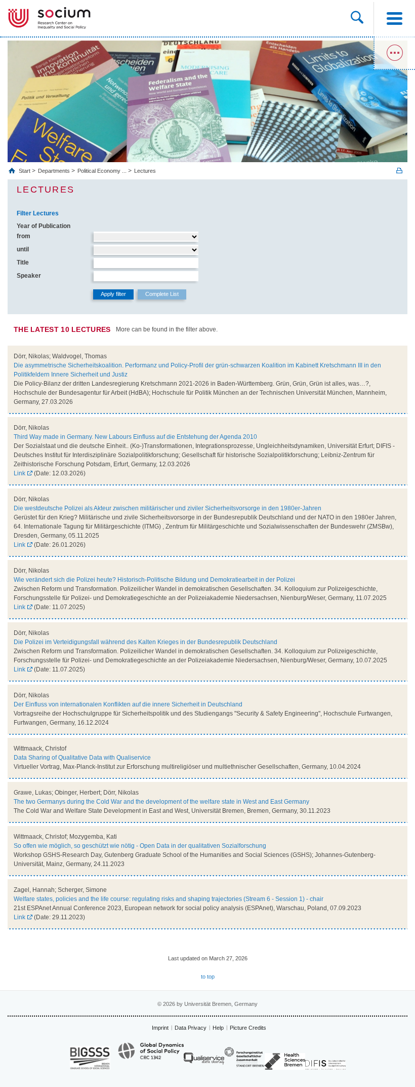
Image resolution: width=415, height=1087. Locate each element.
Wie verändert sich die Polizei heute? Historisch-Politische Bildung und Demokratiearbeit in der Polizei (154, 579)
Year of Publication (43, 226)
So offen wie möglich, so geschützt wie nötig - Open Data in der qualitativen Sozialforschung (140, 845)
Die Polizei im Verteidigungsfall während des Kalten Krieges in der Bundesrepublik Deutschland (145, 642)
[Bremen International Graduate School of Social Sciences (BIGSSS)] (90, 1058)
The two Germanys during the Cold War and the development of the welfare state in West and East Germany (161, 801)
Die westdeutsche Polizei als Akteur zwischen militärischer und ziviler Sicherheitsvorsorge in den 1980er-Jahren (167, 508)
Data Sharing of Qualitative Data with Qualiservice (82, 757)
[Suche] (357, 18)
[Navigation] (394, 18)
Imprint (160, 1028)
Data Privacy (190, 1028)
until (23, 249)
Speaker (29, 275)
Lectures (145, 171)
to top (208, 976)
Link (19, 473)
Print (399, 170)
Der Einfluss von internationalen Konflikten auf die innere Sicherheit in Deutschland (128, 704)
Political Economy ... (102, 171)
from (23, 236)
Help (218, 1028)
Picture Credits (248, 1028)
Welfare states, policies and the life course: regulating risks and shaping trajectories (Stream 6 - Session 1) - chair (168, 899)
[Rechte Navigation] (394, 53)
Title (23, 262)
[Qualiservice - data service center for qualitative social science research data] (204, 1061)
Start (25, 171)
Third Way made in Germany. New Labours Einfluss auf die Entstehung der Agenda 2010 (135, 436)
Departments (54, 171)
